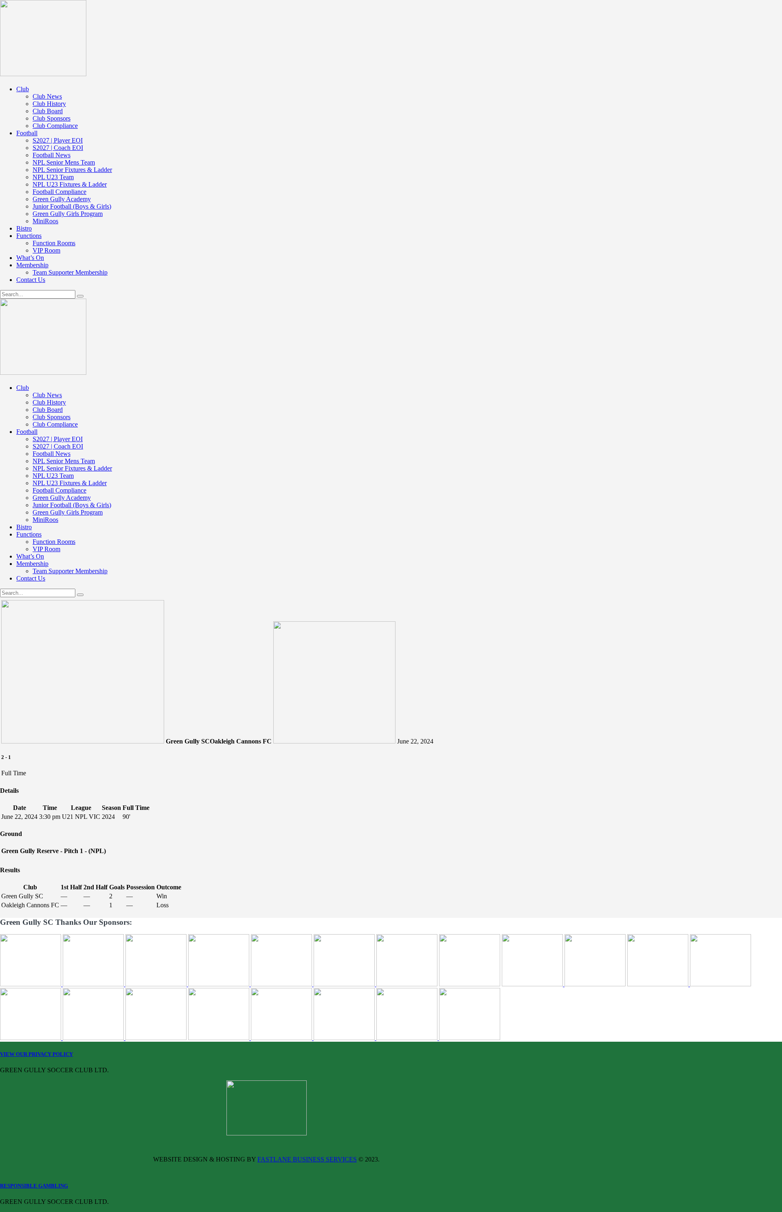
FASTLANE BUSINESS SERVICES (307, 1159)
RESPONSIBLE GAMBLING (34, 1186)
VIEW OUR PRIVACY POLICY (36, 1054)
